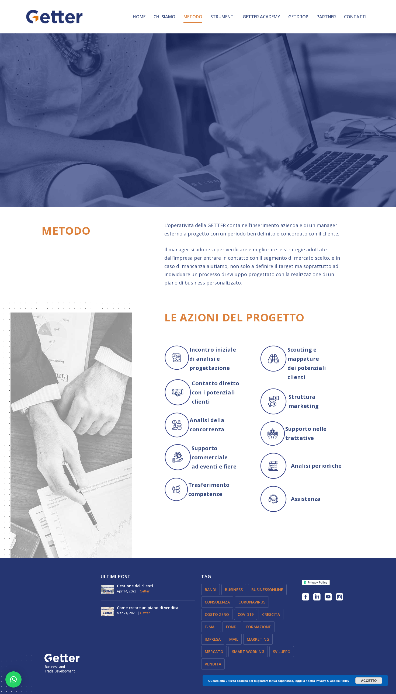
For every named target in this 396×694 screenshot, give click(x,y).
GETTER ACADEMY (261, 17)
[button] (13, 679)
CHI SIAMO (164, 17)
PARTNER (326, 17)
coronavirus (251, 602)
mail (233, 639)
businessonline (267, 589)
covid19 (245, 614)
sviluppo (281, 651)
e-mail (211, 626)
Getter (145, 591)
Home (139, 17)
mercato (214, 651)
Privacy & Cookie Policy (332, 681)
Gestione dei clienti (135, 585)
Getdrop (298, 17)
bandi (210, 589)
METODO (192, 17)
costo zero (217, 614)
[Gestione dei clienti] (107, 589)
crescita (271, 614)
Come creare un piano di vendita (147, 607)
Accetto (369, 680)
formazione (258, 626)
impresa (213, 639)
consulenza (217, 602)
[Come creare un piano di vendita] (107, 611)
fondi (232, 626)
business (234, 589)
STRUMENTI (222, 17)
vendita (213, 664)
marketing (258, 639)
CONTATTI (355, 17)
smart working (248, 651)
